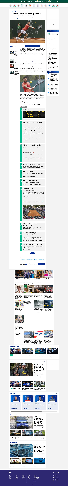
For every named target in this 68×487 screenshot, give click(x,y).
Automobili (23, 477)
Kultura (17, 477)
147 (48, 92)
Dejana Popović (26, 408)
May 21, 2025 (33, 61)
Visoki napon (36, 416)
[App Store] (56, 480)
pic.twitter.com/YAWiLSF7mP (37, 158)
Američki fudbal (37, 386)
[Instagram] (56, 472)
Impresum (35, 476)
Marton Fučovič (41, 259)
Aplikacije (35, 479)
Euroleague (16, 71)
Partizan (16, 51)
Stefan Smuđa (37, 408)
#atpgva (42, 201)
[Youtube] (58, 472)
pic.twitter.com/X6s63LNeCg (39, 60)
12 (43, 396)
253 (48, 78)
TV (28, 476)
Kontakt (35, 481)
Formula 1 (13, 403)
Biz (9, 477)
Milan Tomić (50, 408)
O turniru (45, 1)
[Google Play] (56, 478)
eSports (23, 475)
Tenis (13, 11)
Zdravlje (17, 475)
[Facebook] (53, 472)
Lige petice (24, 386)
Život (10, 478)
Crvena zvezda (16, 64)
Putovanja (17, 476)
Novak (33, 1)
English (29, 477)
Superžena (17, 478)
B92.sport (15, 18)
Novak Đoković (23, 259)
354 (12, 51)
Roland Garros (29, 259)
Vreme (29, 478)
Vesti (22, 1)
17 (31, 396)
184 (48, 88)
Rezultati (39, 1)
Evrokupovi (49, 403)
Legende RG (49, 1)
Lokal (22, 478)
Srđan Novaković (14, 408)
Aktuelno (12, 435)
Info (9, 475)
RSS (34, 480)
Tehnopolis (23, 476)
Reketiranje (25, 1)
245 (48, 84)
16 (12, 71)
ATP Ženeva (35, 259)
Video (42, 1)
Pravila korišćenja (36, 477)
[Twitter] (55, 472)
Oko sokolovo (30, 1)
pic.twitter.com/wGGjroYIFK (27, 202)
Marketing (35, 475)
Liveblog (36, 1)
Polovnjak (24, 435)
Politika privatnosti (36, 478)
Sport (10, 476)
